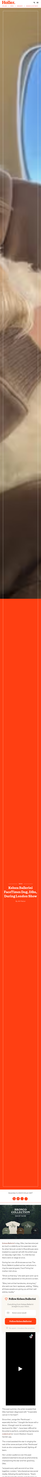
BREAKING (20, 6)
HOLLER (4, 6)
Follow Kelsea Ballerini (20, 1321)
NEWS (11, 6)
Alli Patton (21, 901)
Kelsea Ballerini (8, 1242)
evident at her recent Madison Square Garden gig (17, 1435)
